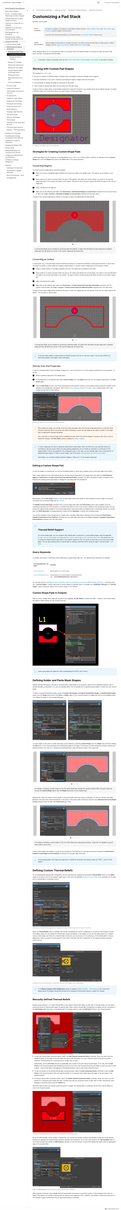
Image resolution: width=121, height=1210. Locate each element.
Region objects (73, 157)
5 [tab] (78, 837)
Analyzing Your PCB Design (13, 133)
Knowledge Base (11, 178)
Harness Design (9, 148)
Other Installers (82, 45)
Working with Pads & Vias (95, 10)
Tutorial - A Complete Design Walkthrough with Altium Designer (14, 15)
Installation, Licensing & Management (12, 161)
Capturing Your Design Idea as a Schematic (14, 24)
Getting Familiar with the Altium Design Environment (14, 19)
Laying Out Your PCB (60, 10)
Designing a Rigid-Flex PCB (14, 112)
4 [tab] (77, 784)
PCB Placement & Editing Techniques (77, 10)
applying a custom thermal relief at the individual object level (81, 537)
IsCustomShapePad (38, 571)
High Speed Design (12, 114)
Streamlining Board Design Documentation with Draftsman (14, 137)
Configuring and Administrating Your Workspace (14, 156)
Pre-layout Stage (11, 86)
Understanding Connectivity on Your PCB (15, 92)
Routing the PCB (11, 95)
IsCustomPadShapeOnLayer (41, 575)
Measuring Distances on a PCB (15, 78)
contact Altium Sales (87, 35)
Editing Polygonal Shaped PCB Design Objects (83, 388)
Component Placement (13, 88)
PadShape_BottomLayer (79, 582)
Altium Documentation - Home (15, 175)
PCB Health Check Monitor (14, 104)
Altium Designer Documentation (44, 10)
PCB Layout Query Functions (15, 127)
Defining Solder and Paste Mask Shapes (93, 453)
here (53, 687)
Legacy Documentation (63, 45)
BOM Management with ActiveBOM (12, 33)
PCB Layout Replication (14, 82)
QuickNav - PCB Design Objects (16, 130)
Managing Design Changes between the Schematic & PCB (14, 38)
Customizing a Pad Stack (17, 54)
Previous (35, 221)
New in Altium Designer (11, 11)
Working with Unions (14, 75)
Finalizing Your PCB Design (14, 101)
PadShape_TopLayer (65, 582)
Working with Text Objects (15, 68)
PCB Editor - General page (89, 989)
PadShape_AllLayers (52, 582)
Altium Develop (91, 29)
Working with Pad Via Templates (15, 58)
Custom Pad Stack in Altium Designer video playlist (83, 60)
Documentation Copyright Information (14, 171)
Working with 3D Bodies (15, 62)
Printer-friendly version (113, 1208)
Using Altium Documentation (15, 168)
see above (60, 500)
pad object (44, 73)
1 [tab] (72, 244)
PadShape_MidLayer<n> (97, 582)
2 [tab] (74, 244)
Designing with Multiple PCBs (13, 145)
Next (114, 221)
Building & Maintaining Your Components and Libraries (12, 151)
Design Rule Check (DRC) (14, 106)
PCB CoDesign (11, 120)
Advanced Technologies (13, 117)
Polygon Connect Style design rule (48, 537)
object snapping (79, 438)
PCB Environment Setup (13, 44)
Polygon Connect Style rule (91, 877)
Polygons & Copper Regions (15, 98)
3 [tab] (76, 244)
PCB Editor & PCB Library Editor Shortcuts (16, 123)
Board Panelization (12, 109)
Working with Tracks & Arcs (15, 65)
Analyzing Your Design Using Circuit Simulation (13, 29)
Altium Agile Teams (101, 29)
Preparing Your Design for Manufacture (12, 141)
